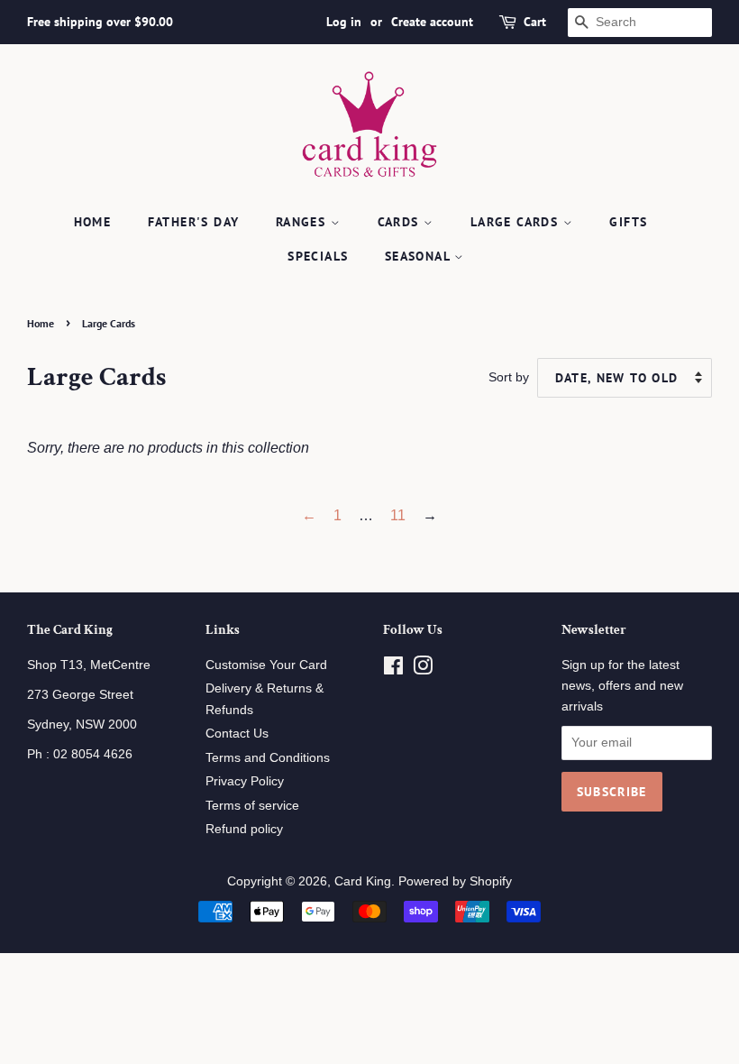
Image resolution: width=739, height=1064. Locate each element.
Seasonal (420, 256)
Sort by (508, 377)
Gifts (628, 222)
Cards (401, 222)
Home (93, 222)
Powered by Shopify (455, 881)
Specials (317, 256)
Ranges (303, 222)
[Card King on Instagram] (423, 669)
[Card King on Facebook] (393, 669)
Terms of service (252, 805)
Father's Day (194, 222)
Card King (362, 881)
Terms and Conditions (267, 758)
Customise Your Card (266, 665)
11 (398, 515)
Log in (343, 22)
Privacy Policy (244, 781)
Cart (535, 22)
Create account (432, 22)
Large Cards (516, 222)
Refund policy (244, 829)
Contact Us (237, 733)
